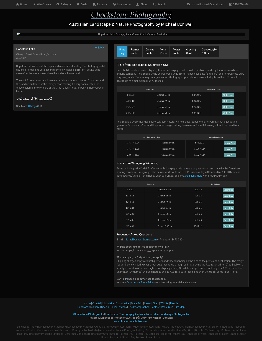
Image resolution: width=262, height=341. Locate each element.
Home (23, 4)
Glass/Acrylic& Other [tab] (209, 51)
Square (95, 307)
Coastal (96, 303)
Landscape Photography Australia (125, 314)
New (44, 4)
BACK (100, 47)
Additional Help (193, 175)
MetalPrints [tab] (163, 51)
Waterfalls (137, 303)
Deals (83, 4)
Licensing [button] (122, 4)
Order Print (228, 95)
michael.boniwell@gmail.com (207, 4)
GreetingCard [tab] (191, 51)
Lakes (147, 303)
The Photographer (138, 307)
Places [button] (101, 4)
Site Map (180, 307)
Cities (156, 303)
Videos (123, 307)
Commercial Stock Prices (141, 282)
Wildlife (164, 303)
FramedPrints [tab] (135, 51)
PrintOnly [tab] (122, 51)
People (174, 303)
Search (161, 4)
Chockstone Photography (88, 314)
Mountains (108, 303)
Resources (167, 307)
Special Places (109, 307)
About (143, 4)
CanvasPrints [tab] (150, 51)
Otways (32, 106)
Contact (155, 307)
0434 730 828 (240, 4)
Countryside (123, 303)
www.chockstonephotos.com (131, 321)
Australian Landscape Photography (168, 314)
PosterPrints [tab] (176, 51)
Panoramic (84, 307)
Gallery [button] (64, 4)
